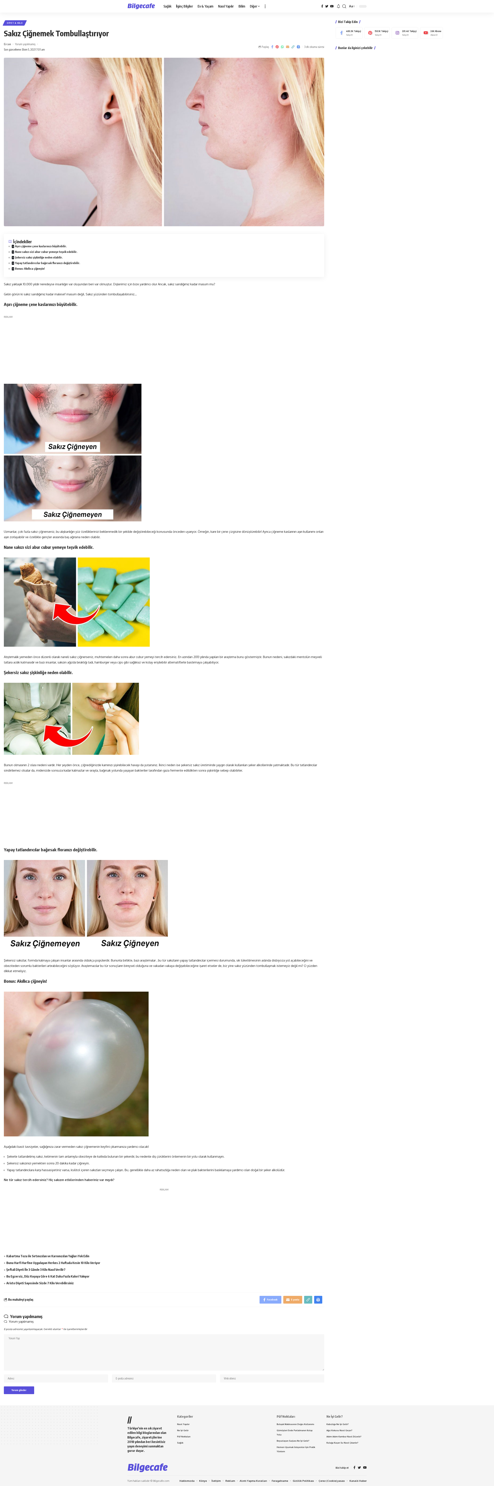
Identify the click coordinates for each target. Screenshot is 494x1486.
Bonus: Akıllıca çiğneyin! (30, 268)
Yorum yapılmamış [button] (21, 1321)
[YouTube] (332, 6)
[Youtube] (431, 33)
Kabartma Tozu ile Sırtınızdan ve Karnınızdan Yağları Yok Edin (47, 1256)
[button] (265, 6)
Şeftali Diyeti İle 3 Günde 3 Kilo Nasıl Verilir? (35, 1270)
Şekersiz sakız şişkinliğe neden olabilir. (39, 257)
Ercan (7, 44)
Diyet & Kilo (15, 22)
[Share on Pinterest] (277, 46)
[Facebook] (322, 6)
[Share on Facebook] (272, 46)
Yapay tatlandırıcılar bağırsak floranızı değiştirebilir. (47, 263)
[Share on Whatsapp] (282, 46)
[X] (326, 6)
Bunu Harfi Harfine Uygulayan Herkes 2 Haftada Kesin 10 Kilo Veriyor (53, 1263)
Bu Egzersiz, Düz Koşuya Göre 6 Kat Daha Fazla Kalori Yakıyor (48, 1276)
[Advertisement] (164, 346)
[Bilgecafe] (142, 6)
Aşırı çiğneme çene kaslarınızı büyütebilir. (41, 246)
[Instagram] (405, 33)
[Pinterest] (377, 33)
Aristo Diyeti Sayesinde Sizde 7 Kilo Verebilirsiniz (40, 1283)
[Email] (287, 46)
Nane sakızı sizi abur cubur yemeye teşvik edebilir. (46, 251)
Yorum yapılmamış (25, 44)
